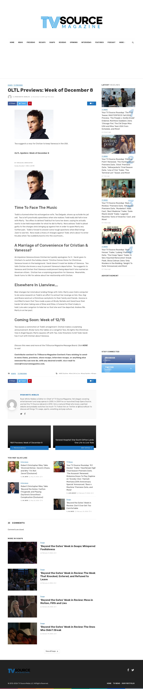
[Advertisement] (71, 62)
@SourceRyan (84, 407)
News (20, 42)
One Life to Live (75, 373)
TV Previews (18, 85)
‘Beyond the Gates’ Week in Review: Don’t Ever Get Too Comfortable (78, 505)
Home (12, 42)
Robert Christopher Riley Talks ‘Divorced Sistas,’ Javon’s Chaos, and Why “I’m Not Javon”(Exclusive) (35, 469)
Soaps (52, 42)
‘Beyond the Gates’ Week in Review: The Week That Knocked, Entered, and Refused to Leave (67, 576)
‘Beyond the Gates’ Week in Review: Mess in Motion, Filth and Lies (66, 602)
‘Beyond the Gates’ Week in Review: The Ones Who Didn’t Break (67, 628)
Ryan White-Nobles (22, 97)
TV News (69, 462)
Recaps (42, 42)
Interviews (86, 42)
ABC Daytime (64, 373)
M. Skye (25, 476)
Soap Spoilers (86, 373)
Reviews (62, 42)
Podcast (111, 42)
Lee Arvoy (72, 493)
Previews (31, 42)
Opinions (74, 42)
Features (99, 42)
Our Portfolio (128, 683)
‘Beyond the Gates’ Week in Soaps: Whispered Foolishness (67, 548)
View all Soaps (51, 651)
